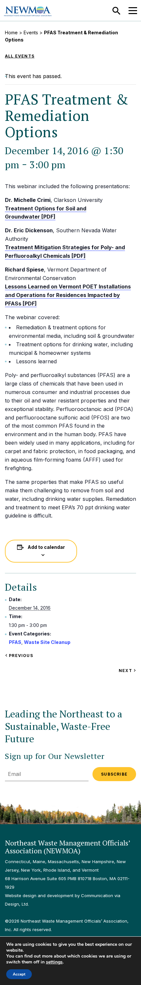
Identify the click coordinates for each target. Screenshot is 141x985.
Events (31, 32)
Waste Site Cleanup (47, 642)
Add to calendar (46, 547)
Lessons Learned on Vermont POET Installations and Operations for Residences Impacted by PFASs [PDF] (68, 295)
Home (11, 32)
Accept (19, 974)
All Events (19, 56)
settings (54, 962)
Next (127, 670)
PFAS (15, 642)
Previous (20, 655)
